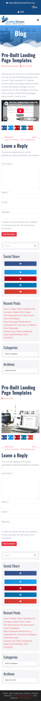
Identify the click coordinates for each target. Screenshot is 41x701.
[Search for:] (20, 245)
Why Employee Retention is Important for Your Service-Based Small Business (19, 325)
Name (5, 192)
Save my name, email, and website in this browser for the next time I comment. (19, 225)
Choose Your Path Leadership (17, 331)
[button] (38, 20)
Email (5, 202)
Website (5, 212)
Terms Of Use (28, 696)
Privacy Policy (17, 696)
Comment (7, 164)
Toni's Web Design (24, 698)
